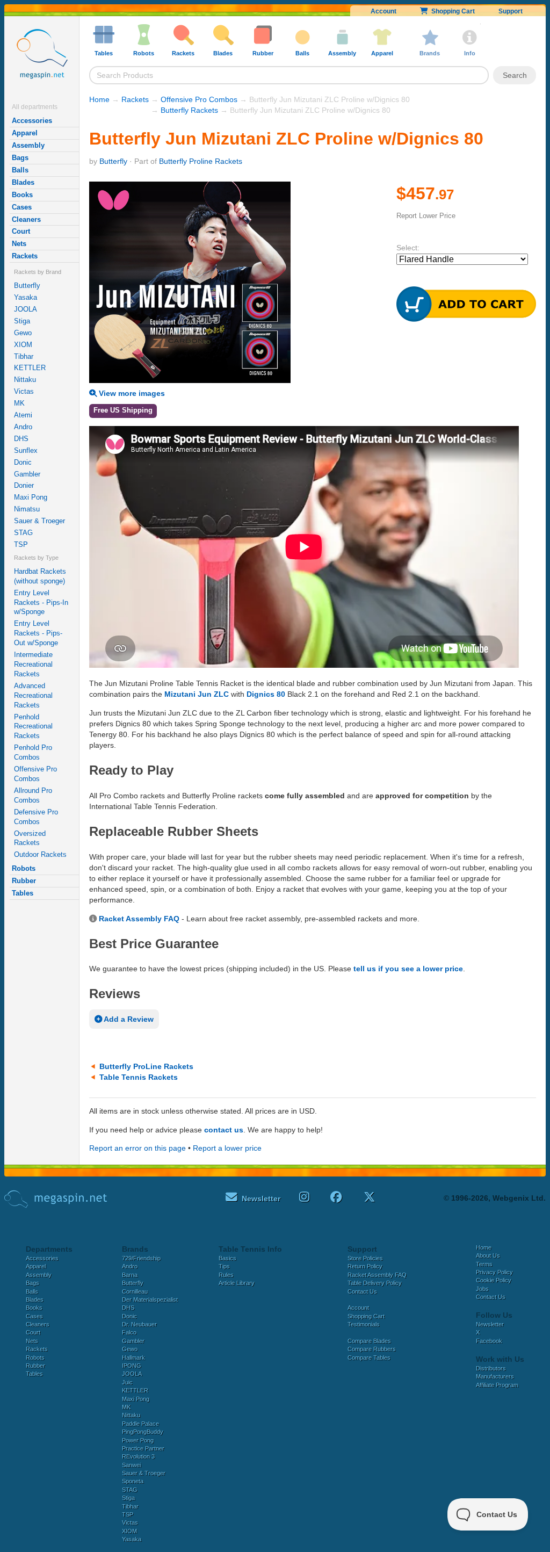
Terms (484, 1264)
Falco (129, 1332)
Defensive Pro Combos (36, 817)
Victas (24, 391)
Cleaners (26, 219)
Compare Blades (369, 1341)
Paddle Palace (140, 1423)
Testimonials (364, 1324)
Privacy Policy (494, 1272)
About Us (488, 1255)
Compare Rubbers (372, 1349)
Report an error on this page (137, 1148)
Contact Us (362, 1291)
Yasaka (25, 297)
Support (510, 11)
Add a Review (128, 1019)
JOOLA (25, 309)
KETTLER (30, 368)
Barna (130, 1275)
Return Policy (365, 1266)
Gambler (27, 474)
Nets (19, 244)
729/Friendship (141, 1258)
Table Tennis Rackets (138, 1077)
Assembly (28, 145)
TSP (21, 544)
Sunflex (26, 450)
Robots (23, 868)
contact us (223, 1129)
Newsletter (490, 1324)
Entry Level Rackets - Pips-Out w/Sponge (38, 633)
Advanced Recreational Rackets (33, 695)
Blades (23, 182)
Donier (24, 485)
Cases (22, 207)
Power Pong (138, 1440)
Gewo (23, 333)
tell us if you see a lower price (408, 968)
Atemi (23, 415)
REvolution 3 (138, 1456)
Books (22, 195)
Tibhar (23, 356)
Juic (127, 1382)
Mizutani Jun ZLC (196, 694)
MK (19, 403)
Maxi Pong (30, 497)
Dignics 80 (266, 694)
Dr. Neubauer (139, 1324)
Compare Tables (369, 1357)
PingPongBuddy (142, 1431)
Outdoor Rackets (40, 854)
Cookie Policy (493, 1280)
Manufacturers (495, 1376)
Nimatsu (27, 509)
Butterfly (27, 285)
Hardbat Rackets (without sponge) (40, 576)
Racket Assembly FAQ (139, 918)
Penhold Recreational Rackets (33, 726)
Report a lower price (227, 1148)
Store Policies (365, 1258)
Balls (20, 170)
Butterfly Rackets (189, 110)
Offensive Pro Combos (35, 774)
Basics (227, 1258)
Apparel (25, 133)
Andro (23, 427)
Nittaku (25, 380)
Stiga (22, 321)
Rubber (24, 881)
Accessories (32, 121)
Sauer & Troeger (39, 521)
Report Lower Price (425, 216)
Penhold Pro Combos (33, 752)
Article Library (237, 1283)
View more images (131, 393)
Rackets (25, 256)
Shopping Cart (451, 11)
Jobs (482, 1289)
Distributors (491, 1368)
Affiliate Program (497, 1385)
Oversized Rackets (30, 838)
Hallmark (133, 1357)
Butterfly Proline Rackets (200, 161)
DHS (21, 439)
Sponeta (132, 1481)
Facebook (489, 1341)
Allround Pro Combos (33, 795)
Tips (224, 1266)
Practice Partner (143, 1448)
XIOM (23, 345)
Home (99, 99)
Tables (22, 893)
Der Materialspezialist (150, 1299)
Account (383, 11)
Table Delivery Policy (375, 1283)
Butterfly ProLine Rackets (146, 1066)
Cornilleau (135, 1291)
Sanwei (131, 1465)
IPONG (131, 1365)
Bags (20, 158)
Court (21, 231)
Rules (226, 1275)
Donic (23, 462)
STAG (23, 533)
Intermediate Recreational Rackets (33, 664)
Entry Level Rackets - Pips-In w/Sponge (41, 602)
